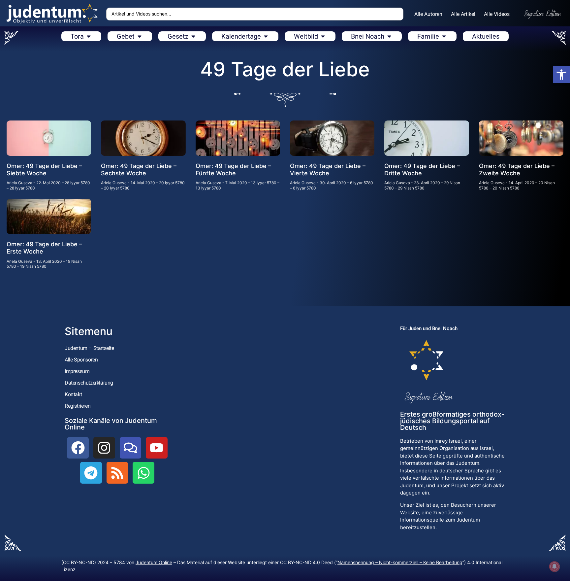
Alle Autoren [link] (428, 14)
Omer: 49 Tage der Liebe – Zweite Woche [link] (516, 169)
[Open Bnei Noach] (389, 36)
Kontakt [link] (73, 394)
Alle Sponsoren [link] (81, 360)
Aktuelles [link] (485, 36)
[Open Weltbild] (323, 36)
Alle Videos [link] (497, 14)
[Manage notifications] (554, 566)
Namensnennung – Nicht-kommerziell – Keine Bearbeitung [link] (399, 562)
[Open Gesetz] (193, 36)
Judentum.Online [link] (154, 562)
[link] (561, 74)
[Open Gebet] (139, 36)
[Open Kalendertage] (266, 36)
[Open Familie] (444, 36)
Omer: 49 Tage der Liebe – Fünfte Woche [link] (233, 169)
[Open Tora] (88, 36)
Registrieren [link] (77, 406)
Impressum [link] (77, 371)
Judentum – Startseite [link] (89, 348)
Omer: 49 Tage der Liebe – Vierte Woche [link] (327, 169)
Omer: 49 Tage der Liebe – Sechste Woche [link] (138, 169)
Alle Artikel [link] (463, 14)
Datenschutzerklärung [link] (89, 383)
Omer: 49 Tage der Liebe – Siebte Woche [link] (44, 169)
